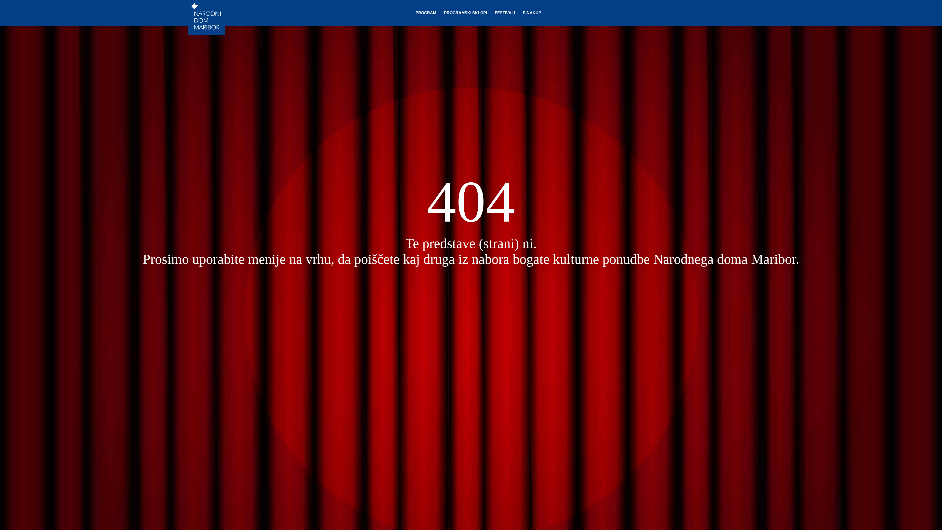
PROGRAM (426, 13)
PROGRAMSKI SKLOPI (465, 13)
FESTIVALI (505, 13)
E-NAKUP (532, 13)
